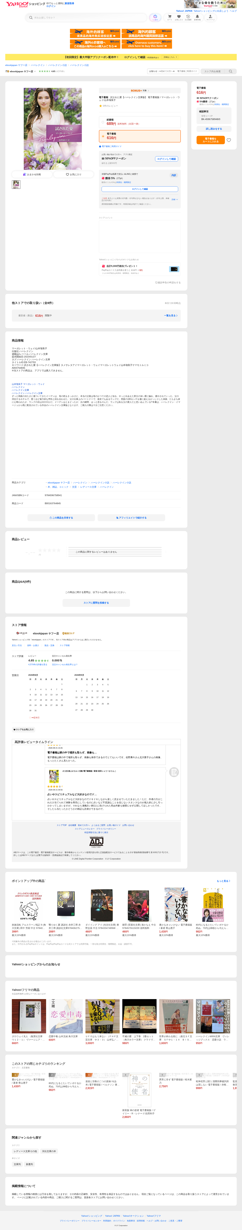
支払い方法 (17, 645)
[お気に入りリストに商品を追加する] (228, 140)
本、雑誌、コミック (58, 487)
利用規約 (107, 1221)
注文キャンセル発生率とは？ (65, 664)
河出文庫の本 (49, 1151)
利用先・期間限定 (124, 182)
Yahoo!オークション (133, 1216)
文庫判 (17, 1164)
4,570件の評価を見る (37, 664)
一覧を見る (170, 315)
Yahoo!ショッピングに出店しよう (211, 11)
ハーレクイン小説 (57, 65)
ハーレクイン (38, 65)
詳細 (173, 199)
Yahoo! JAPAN (184, 11)
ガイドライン (119, 1221)
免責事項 (131, 1221)
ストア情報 (65, 645)
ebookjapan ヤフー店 (16, 65)
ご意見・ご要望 (175, 1221)
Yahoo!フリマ (154, 1216)
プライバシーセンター (91, 1221)
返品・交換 (49, 645)
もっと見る (222, 881)
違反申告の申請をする (169, 282)
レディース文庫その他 (25, 1151)
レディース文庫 (88, 487)
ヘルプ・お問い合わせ (156, 1221)
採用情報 (141, 1221)
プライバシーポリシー (70, 1221)
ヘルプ (233, 11)
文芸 (74, 487)
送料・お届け (33, 645)
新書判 (29, 1164)
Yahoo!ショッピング (91, 1216)
